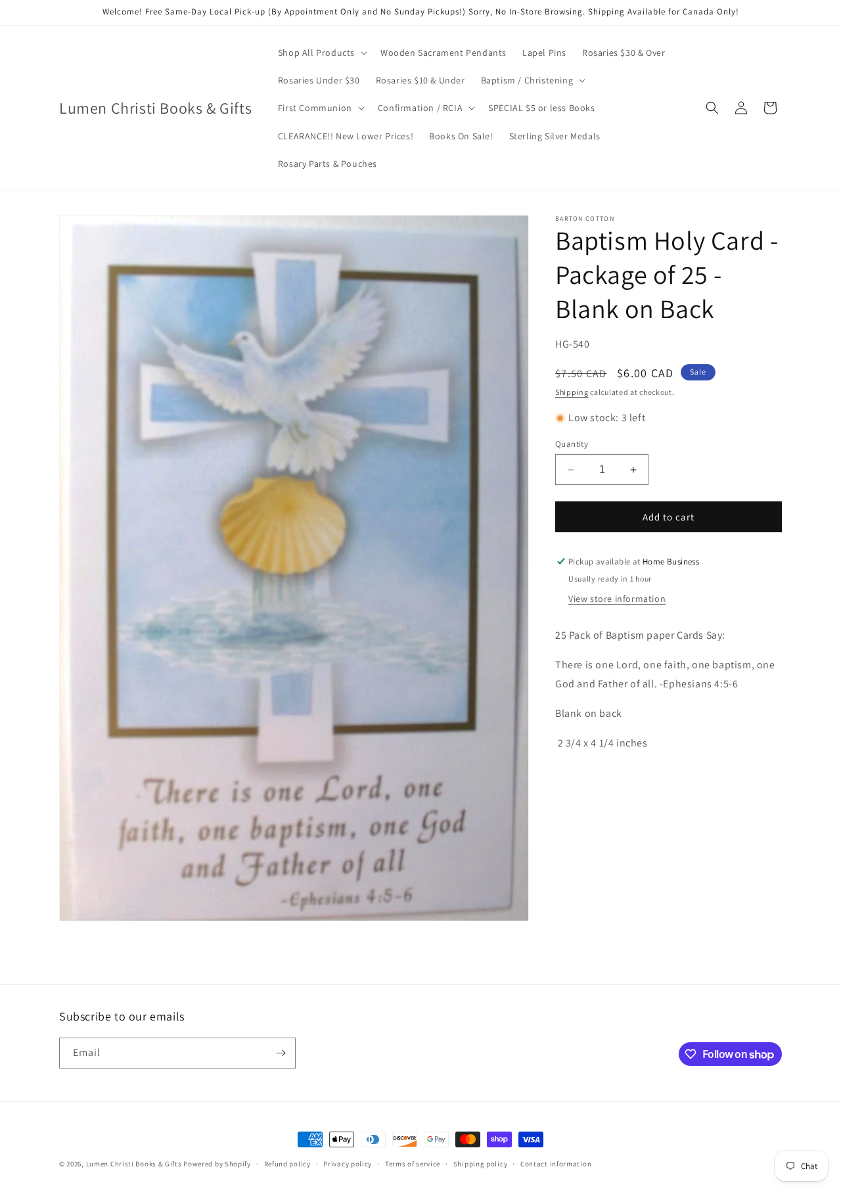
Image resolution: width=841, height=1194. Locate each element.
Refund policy (287, 1163)
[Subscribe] (280, 1053)
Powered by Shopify (217, 1163)
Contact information (555, 1163)
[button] (321, 52)
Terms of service (412, 1163)
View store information (617, 599)
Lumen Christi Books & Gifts (134, 1163)
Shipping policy (480, 1163)
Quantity (571, 443)
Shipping (572, 392)
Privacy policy (347, 1163)
